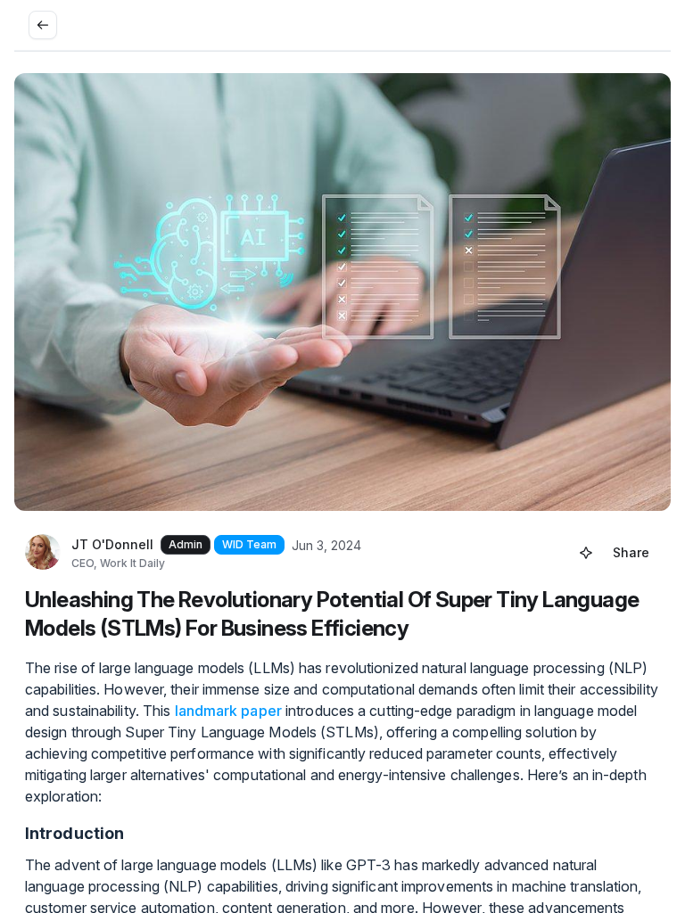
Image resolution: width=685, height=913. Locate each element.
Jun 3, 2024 (326, 545)
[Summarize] (586, 553)
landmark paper (228, 711)
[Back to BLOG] (43, 25)
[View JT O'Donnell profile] (43, 553)
